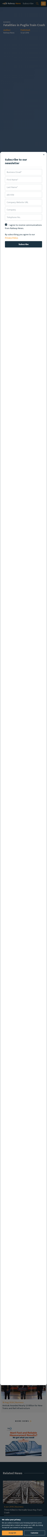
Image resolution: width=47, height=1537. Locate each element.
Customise (34, 1533)
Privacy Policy (11, 238)
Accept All (12, 1533)
